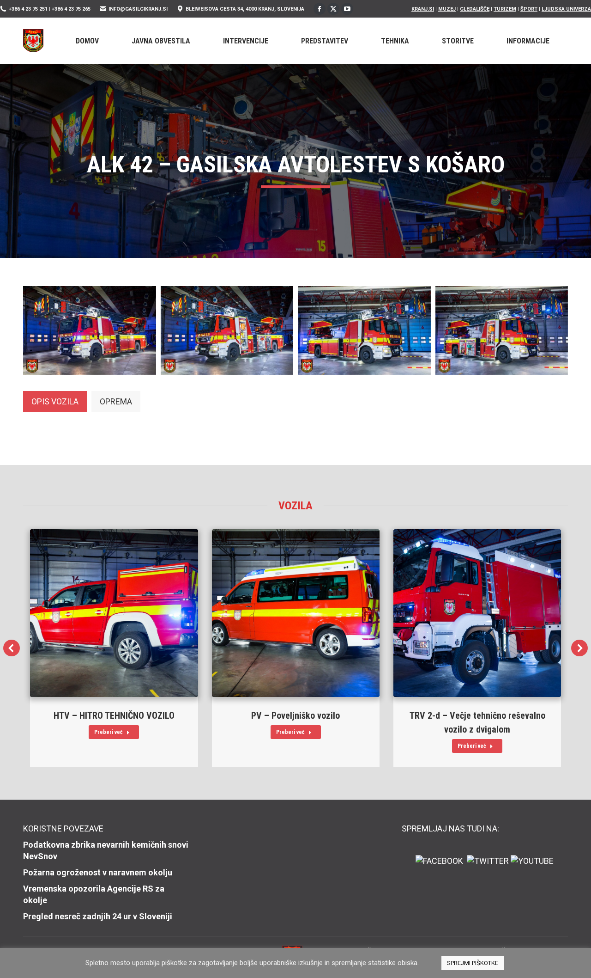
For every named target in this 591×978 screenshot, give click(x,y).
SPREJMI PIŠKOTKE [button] (472, 963)
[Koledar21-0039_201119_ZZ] (89, 330)
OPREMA (116, 401)
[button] (11, 648)
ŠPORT (528, 9)
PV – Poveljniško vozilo (295, 715)
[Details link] (114, 613)
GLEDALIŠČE (474, 9)
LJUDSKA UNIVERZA (566, 9)
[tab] (55, 401)
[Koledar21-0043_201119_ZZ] (364, 330)
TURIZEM (505, 9)
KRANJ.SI (422, 9)
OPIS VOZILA (54, 401)
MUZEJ (447, 9)
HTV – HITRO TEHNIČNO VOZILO (114, 715)
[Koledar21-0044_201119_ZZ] (501, 330)
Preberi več (108, 732)
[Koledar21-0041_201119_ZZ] (227, 330)
